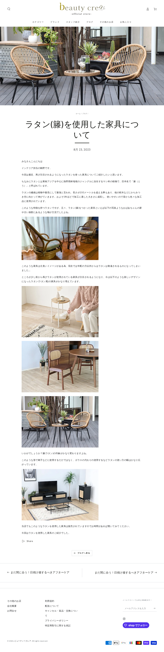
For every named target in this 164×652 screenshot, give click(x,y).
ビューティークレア (22, 641)
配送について (52, 605)
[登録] (155, 608)
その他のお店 (14, 601)
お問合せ (11, 610)
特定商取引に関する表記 (58, 625)
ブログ (84, 113)
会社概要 (11, 605)
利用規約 (49, 601)
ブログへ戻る (84, 553)
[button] (9, 9)
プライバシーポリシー (56, 620)
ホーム (78, 113)
